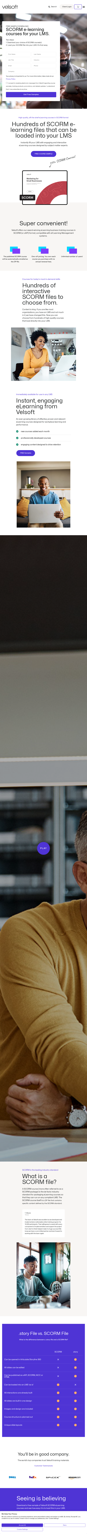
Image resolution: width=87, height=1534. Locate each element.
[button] (84, 7)
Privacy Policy (10, 79)
